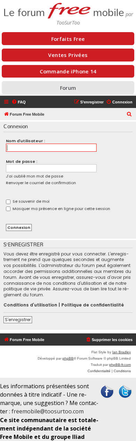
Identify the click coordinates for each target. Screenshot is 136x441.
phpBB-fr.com (120, 365)
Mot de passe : (21, 161)
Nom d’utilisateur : (25, 141)
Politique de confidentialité (92, 305)
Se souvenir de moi (31, 201)
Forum (68, 87)
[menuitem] (19, 102)
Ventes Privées (68, 54)
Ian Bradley (121, 352)
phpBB (68, 358)
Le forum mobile (63, 10)
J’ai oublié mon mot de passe (34, 176)
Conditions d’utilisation (30, 305)
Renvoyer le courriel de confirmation (41, 183)
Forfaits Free (68, 38)
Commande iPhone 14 (68, 71)
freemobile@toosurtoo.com (48, 411)
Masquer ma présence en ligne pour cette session (61, 208)
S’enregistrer (18, 320)
